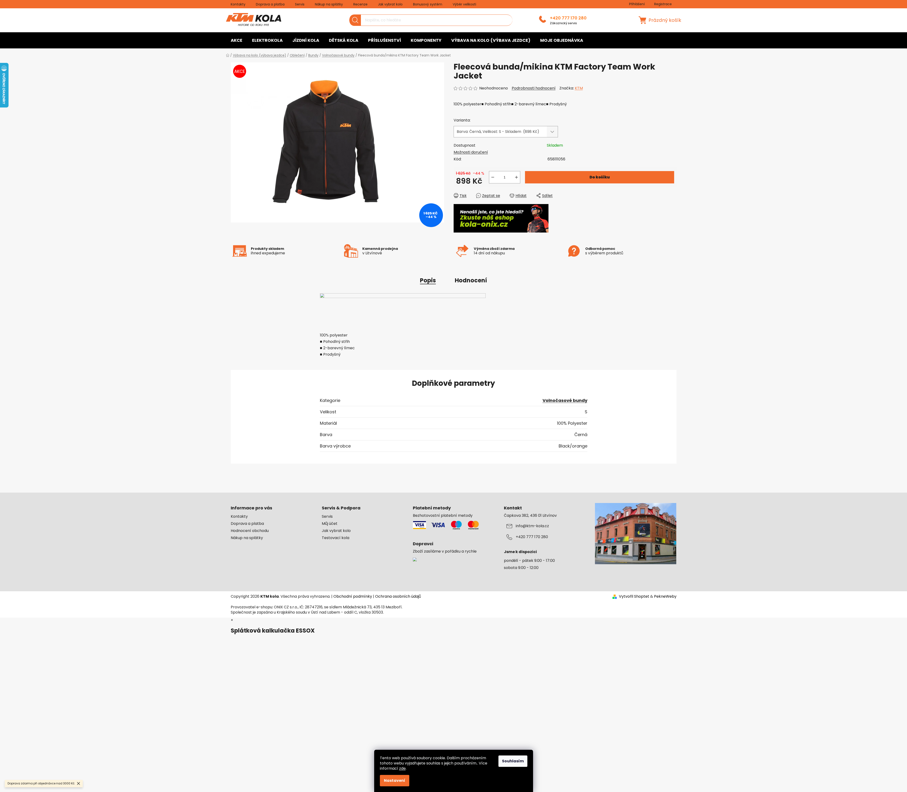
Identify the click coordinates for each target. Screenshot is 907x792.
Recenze (360, 4)
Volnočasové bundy (565, 400)
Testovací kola (335, 537)
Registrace (663, 4)
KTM (579, 88)
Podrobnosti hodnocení (534, 88)
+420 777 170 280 (568, 18)
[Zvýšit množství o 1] (516, 177)
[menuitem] (236, 40)
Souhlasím (513, 761)
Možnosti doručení (471, 152)
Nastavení (394, 780)
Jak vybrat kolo (390, 4)
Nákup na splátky (329, 4)
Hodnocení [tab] (471, 280)
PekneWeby (665, 596)
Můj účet (329, 523)
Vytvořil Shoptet (634, 596)
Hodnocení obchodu (250, 530)
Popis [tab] (428, 280)
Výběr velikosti (464, 4)
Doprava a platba (270, 4)
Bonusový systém (427, 4)
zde (402, 768)
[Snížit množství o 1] (492, 177)
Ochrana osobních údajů (398, 596)
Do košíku (599, 177)
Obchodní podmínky (352, 596)
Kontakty (238, 4)
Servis (299, 4)
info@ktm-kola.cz (532, 526)
